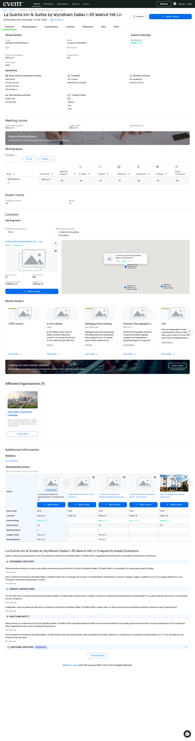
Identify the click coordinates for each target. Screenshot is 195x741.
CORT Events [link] (16, 323)
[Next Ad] (56, 243)
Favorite (140, 17)
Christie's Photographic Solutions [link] (138, 323)
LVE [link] (163, 323)
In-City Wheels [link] (54, 323)
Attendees (10, 155)
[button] (18, 158)
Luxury (86, 4)
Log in (189, 4)
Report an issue (70, 665)
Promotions (49, 4)
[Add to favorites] (55, 251)
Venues (37, 4)
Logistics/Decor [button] (129, 345)
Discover (75, 4)
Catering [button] (88, 345)
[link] (23, 313)
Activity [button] (49, 345)
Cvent (4, 10)
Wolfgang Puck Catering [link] (98, 323)
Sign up (182, 4)
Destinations (62, 4)
